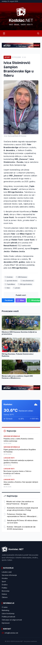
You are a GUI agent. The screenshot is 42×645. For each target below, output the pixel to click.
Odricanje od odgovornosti (12, 620)
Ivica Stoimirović (28, 281)
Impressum (6, 623)
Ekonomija (5, 591)
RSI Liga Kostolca (26, 284)
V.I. (25, 57)
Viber (22, 300)
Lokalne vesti (7, 572)
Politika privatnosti (8, 617)
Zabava (4, 597)
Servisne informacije (9, 575)
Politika (4, 588)
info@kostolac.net (11, 633)
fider (8, 288)
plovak (17, 288)
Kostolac (10, 277)
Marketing (5, 610)
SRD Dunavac (22, 277)
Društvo (5, 585)
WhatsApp (35, 300)
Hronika (5, 578)
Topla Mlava (11, 284)
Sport (7, 57)
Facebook (9, 300)
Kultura (4, 594)
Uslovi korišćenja (8, 613)
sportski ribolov (12, 281)
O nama (4, 607)
